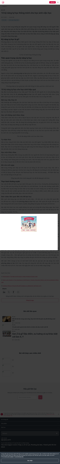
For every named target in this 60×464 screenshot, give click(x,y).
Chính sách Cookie (9, 456)
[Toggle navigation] (58, 2)
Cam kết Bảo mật (19, 456)
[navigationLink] (3, 2)
